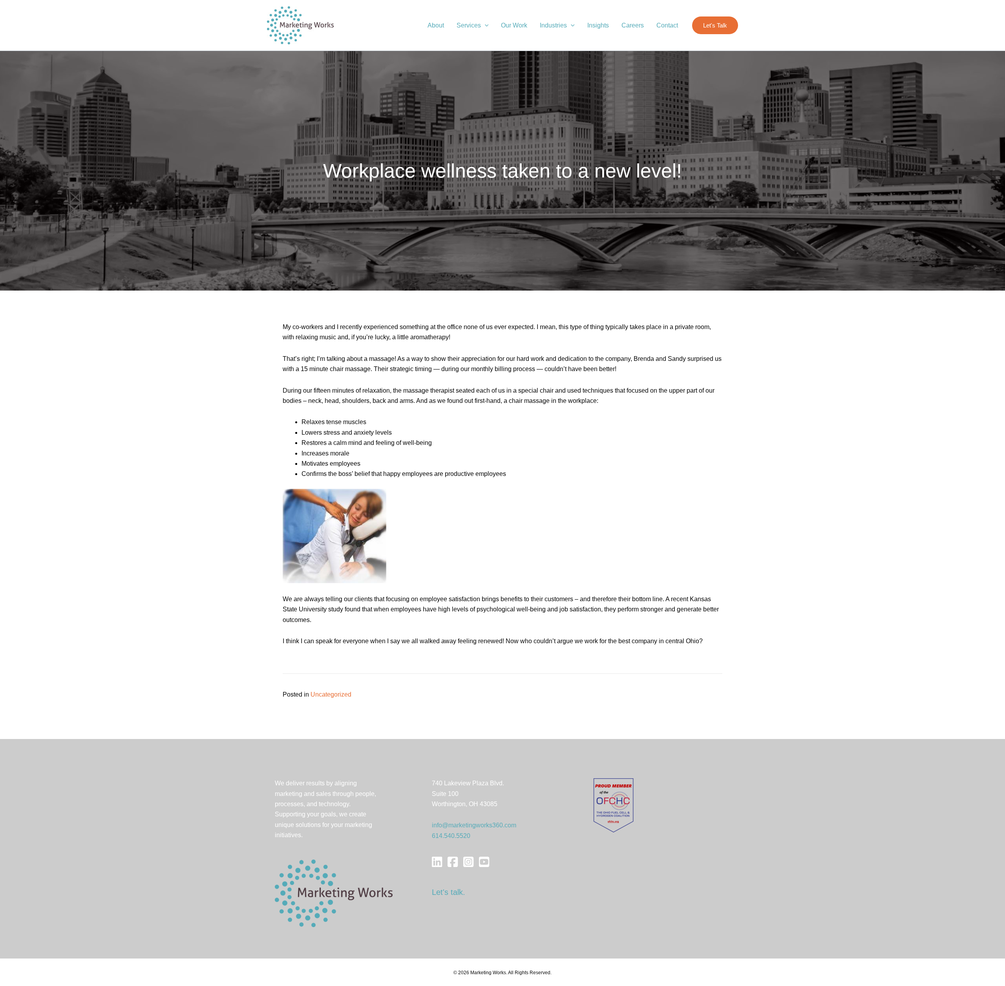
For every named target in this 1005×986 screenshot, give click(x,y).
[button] (485, 25)
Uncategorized (331, 694)
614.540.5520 (451, 835)
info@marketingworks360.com (474, 825)
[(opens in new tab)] (613, 804)
